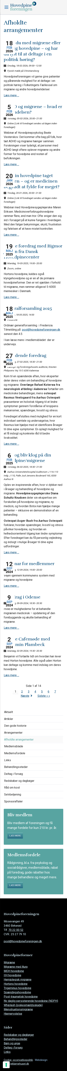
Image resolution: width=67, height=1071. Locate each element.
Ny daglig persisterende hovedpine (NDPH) (31, 1001)
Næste (25, 696)
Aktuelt (8, 712)
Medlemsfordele (14, 753)
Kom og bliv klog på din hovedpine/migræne (27, 457)
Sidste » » (44, 696)
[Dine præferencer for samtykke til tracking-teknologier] (6, 1064)
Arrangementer (13, 732)
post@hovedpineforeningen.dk (41, 329)
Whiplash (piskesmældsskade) (23, 1005)
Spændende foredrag (25, 355)
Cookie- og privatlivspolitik (18, 1060)
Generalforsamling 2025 (28, 308)
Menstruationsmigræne (18, 1009)
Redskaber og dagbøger (19, 780)
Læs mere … (11, 95)
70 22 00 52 (15, 930)
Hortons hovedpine (16, 983)
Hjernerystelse (13, 1013)
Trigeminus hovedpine (17, 988)
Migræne (9, 962)
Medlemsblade (13, 746)
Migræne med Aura (16, 966)
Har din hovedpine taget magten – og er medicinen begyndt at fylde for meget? (31, 181)
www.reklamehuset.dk (16, 1063)
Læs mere (15, 835)
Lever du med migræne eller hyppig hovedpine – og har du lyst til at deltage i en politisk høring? (32, 51)
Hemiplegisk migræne (17, 979)
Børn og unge (12, 1043)
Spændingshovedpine (17, 992)
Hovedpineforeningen (30, 7)
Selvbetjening (12, 794)
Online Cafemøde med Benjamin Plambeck (27, 641)
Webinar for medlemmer (29, 563)
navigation (6, 7)
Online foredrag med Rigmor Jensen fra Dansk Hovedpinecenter (33, 251)
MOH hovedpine (14, 971)
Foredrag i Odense (22, 597)
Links (7, 760)
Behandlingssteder (16, 767)
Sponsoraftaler (13, 801)
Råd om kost (12, 787)
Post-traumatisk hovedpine (21, 996)
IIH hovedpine (12, 975)
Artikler (8, 719)
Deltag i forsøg (13, 774)
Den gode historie (15, 725)
